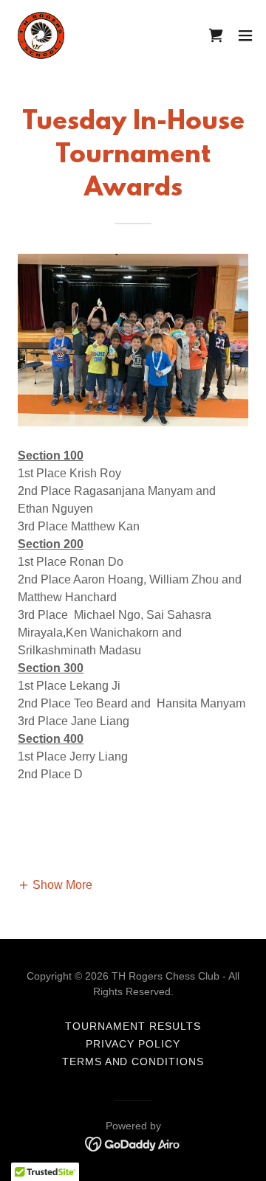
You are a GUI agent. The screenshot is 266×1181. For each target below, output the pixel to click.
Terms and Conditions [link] (133, 1061)
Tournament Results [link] (133, 1026)
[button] (245, 35)
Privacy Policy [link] (133, 1044)
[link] (41, 35)
